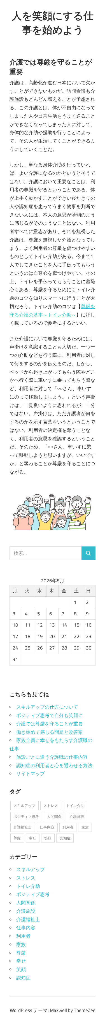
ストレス (50, 805)
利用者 (67, 827)
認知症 (65, 838)
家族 (85, 827)
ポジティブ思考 (26, 816)
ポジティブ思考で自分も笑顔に (49, 715)
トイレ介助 (75, 805)
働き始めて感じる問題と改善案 (49, 732)
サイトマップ (30, 773)
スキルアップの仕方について (47, 707)
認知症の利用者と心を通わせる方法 (54, 765)
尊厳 (17, 838)
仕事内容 (47, 827)
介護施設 (77, 816)
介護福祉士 (22, 827)
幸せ (32, 838)
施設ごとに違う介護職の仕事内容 (52, 757)
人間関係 (54, 816)
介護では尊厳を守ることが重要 (49, 723)
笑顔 (48, 838)
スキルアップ (24, 805)
